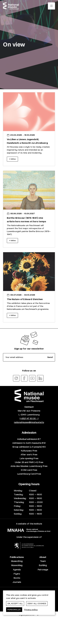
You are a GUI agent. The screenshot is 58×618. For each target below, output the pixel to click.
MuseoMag (16, 565)
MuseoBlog (17, 561)
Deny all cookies (37, 603)
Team (43, 561)
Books (17, 578)
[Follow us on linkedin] (40, 378)
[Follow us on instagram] (16, 378)
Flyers (17, 573)
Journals (16, 582)
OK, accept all (15, 603)
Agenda (17, 569)
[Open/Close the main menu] (51, 6)
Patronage (43, 569)
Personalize (14, 609)
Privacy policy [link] (31, 609)
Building (43, 565)
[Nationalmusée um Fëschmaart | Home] (11, 5)
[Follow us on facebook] (24, 378)
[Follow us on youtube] (32, 378)
